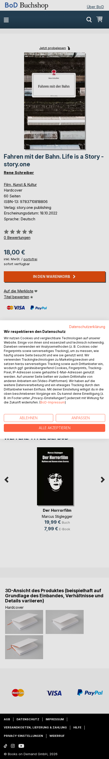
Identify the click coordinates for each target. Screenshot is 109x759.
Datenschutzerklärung (87, 327)
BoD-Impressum (52, 402)
